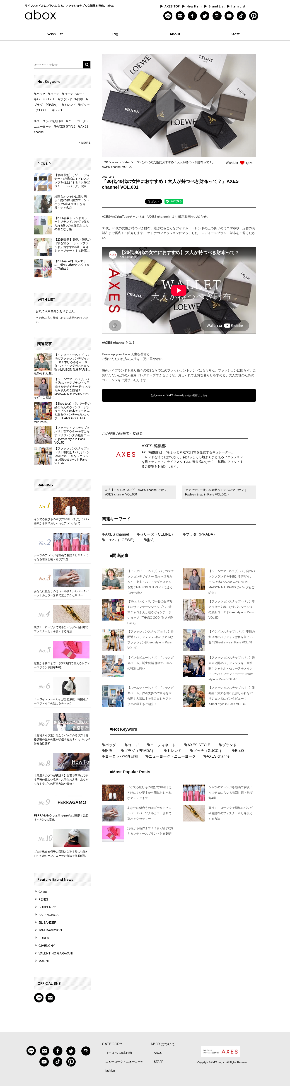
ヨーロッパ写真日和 (49, 121)
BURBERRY (47, 907)
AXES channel (117, 534)
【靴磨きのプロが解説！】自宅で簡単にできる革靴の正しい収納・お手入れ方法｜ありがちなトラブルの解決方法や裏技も (61, 779)
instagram (217, 16)
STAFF (158, 1061)
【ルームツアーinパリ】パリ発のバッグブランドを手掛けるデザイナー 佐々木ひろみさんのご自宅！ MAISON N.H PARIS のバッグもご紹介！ (62, 388)
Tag (115, 34)
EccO (58, 110)
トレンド (70, 104)
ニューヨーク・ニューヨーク (172, 756)
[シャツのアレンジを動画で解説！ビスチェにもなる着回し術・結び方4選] (62, 542)
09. (110, 176)
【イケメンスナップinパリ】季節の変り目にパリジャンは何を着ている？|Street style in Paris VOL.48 (231, 637)
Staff (235, 34)
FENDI (43, 899)
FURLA (44, 938)
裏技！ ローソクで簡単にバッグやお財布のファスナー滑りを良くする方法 (61, 629)
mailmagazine (180, 16)
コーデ (55, 94)
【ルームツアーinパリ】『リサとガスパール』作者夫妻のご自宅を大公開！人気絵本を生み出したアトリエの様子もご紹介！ (150, 696)
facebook (192, 16)
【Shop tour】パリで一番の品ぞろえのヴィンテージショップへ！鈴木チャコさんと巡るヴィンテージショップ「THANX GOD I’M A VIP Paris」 (62, 413)
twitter (204, 16)
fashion (110, 1070)
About (175, 34)
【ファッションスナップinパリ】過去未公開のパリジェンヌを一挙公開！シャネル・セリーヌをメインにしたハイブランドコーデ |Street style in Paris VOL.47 (231, 668)
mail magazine (50, 997)
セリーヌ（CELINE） (157, 534)
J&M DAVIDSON (50, 930)
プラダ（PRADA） (46, 104)
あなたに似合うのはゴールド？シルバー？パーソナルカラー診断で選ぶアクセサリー (61, 593)
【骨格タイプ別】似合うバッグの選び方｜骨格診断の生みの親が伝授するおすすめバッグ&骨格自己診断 (62, 739)
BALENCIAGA (48, 915)
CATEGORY (112, 1044)
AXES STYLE (45, 99)
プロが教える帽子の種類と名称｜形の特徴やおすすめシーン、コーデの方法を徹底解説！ (61, 853)
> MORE (85, 142)
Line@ (39, 997)
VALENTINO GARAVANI (56, 953)
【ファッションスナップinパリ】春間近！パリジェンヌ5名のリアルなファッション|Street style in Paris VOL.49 (72, 456)
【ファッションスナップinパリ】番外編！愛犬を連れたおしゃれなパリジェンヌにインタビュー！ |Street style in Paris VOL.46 (231, 696)
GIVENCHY (47, 945)
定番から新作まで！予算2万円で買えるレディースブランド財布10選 (62, 665)
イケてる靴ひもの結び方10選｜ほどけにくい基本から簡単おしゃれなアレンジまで (61, 521)
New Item (194, 6)
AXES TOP (172, 6)
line (168, 16)
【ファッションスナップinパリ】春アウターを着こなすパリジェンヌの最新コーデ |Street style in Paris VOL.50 (72, 435)
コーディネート (74, 94)
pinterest (253, 16)
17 (114, 176)
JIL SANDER (47, 922)
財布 (80, 99)
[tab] (153, 202)
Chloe (43, 892)
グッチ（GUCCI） (208, 751)
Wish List (55, 34)
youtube (229, 16)
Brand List (216, 6)
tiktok (241, 16)
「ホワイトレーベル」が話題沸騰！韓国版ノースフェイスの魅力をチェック (61, 701)
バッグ (40, 94)
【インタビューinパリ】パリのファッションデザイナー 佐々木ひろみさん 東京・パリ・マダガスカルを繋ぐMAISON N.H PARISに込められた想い (62, 364)
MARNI (44, 961)
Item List (238, 6)
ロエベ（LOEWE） (120, 540)
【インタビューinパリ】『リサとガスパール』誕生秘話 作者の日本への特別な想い (150, 663)
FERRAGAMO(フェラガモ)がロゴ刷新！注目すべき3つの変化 (61, 817)
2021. (105, 176)
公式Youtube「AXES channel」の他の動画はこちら (179, 395)
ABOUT (159, 1053)
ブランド (66, 99)
